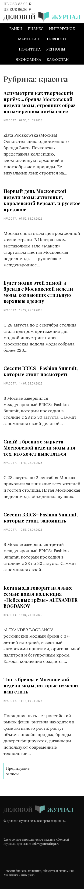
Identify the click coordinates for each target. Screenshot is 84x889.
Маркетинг (29, 38)
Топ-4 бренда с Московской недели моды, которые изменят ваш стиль (41, 685)
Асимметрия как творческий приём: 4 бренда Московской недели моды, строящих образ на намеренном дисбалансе (40, 102)
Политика (30, 49)
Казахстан (58, 59)
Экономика (28, 59)
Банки (15, 28)
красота (10, 120)
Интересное (62, 28)
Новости (56, 38)
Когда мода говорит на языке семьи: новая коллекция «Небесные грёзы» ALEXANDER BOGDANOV (40, 596)
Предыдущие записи (18, 771)
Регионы (55, 49)
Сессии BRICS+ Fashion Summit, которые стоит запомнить (41, 517)
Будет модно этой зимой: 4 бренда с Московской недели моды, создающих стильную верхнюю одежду (38, 291)
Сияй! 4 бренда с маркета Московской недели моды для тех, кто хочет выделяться (39, 447)
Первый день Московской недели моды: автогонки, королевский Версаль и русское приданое (42, 200)
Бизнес (35, 28)
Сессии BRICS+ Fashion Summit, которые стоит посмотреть (41, 371)
